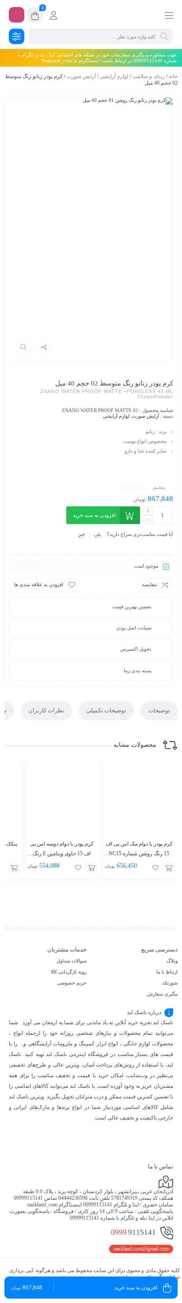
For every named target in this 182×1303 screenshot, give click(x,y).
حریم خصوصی (72, 982)
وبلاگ (172, 960)
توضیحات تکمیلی (106, 710)
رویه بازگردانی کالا (69, 971)
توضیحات (159, 710)
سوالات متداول (72, 960)
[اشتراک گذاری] (44, 347)
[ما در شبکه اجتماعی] (16, 14)
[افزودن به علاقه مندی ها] (155, 867)
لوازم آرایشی (114, 76)
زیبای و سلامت (149, 76)
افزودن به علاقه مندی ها (38, 584)
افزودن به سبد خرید (94, 515)
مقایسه (149, 584)
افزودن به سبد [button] (168, 867)
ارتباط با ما (167, 971)
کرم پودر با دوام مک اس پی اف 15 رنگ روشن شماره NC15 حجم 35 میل (139, 853)
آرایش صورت (81, 76)
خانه (173, 76)
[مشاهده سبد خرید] (35, 16)
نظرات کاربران (46, 710)
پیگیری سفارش (162, 993)
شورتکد (170, 982)
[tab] (159, 710)
